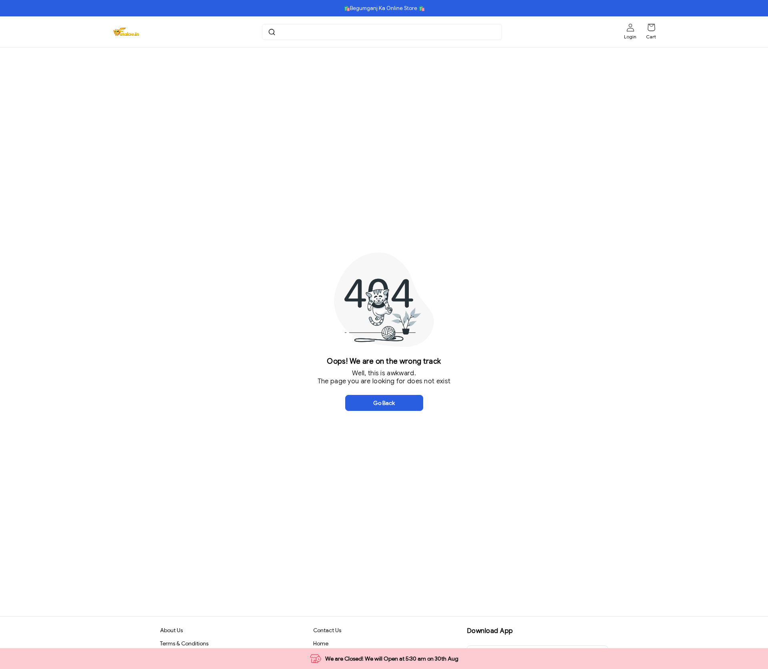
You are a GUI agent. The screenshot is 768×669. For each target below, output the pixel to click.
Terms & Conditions (184, 643)
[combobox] (383, 32)
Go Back (384, 403)
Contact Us (327, 630)
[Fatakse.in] (126, 32)
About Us (171, 630)
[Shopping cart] (651, 28)
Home (320, 643)
